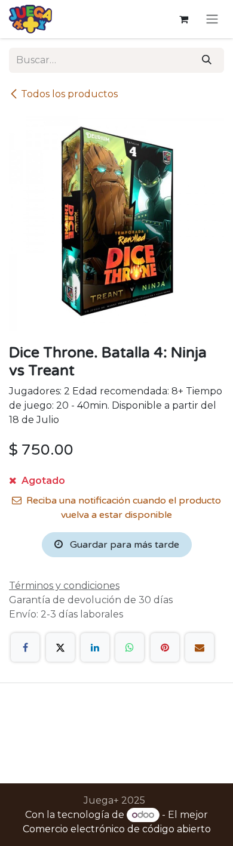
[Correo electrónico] (199, 647)
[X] (60, 647)
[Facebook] (25, 647)
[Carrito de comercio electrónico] (183, 19)
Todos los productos (69, 94)
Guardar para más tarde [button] (123, 545)
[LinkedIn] (95, 647)
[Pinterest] (165, 647)
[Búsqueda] (206, 60)
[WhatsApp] (129, 647)
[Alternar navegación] (212, 19)
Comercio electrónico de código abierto (117, 829)
